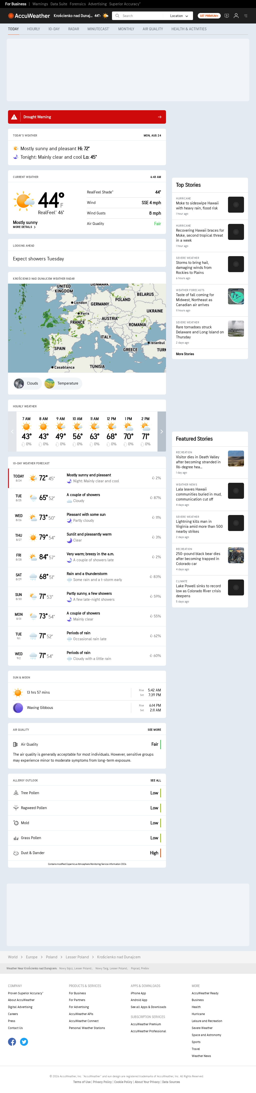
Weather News (201, 1056)
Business (198, 1000)
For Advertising (79, 1007)
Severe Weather (202, 1028)
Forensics (78, 4)
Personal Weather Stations (87, 1028)
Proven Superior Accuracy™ (25, 993)
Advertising (97, 4)
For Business (15, 4)
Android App (139, 1000)
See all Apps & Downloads (148, 1007)
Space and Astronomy (206, 1035)
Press (11, 1021)
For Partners (77, 1000)
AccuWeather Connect (83, 1021)
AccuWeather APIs (81, 1014)
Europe (32, 957)
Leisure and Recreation (207, 1021)
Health (196, 1007)
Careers (13, 1014)
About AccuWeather (21, 1000)
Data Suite (58, 4)
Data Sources (171, 1082)
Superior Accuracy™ (124, 4)
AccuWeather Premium (146, 1024)
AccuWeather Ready (205, 993)
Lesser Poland (77, 957)
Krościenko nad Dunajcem (118, 957)
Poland (51, 957)
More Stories (185, 354)
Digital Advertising (20, 1007)
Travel (196, 1049)
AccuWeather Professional (148, 1031)
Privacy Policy (102, 1082)
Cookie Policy (123, 1082)
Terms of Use (82, 1082)
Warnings (40, 4)
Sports (196, 1042)
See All (155, 780)
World (13, 957)
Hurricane (198, 1014)
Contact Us (15, 1028)
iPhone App (138, 993)
